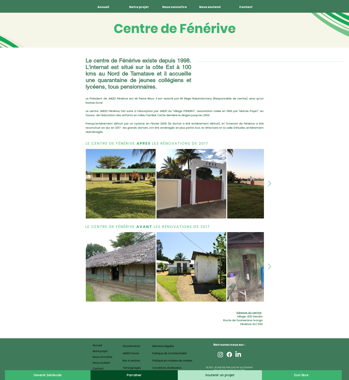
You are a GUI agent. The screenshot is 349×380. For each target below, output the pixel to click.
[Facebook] (229, 354)
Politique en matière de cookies (165, 360)
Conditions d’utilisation (165, 368)
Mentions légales (163, 346)
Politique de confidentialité (165, 353)
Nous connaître (102, 357)
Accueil (97, 345)
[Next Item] (269, 184)
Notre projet (100, 351)
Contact (98, 368)
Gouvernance (131, 346)
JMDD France (131, 353)
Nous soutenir (101, 363)
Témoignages (132, 368)
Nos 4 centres (131, 360)
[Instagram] (220, 354)
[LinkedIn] (238, 354)
